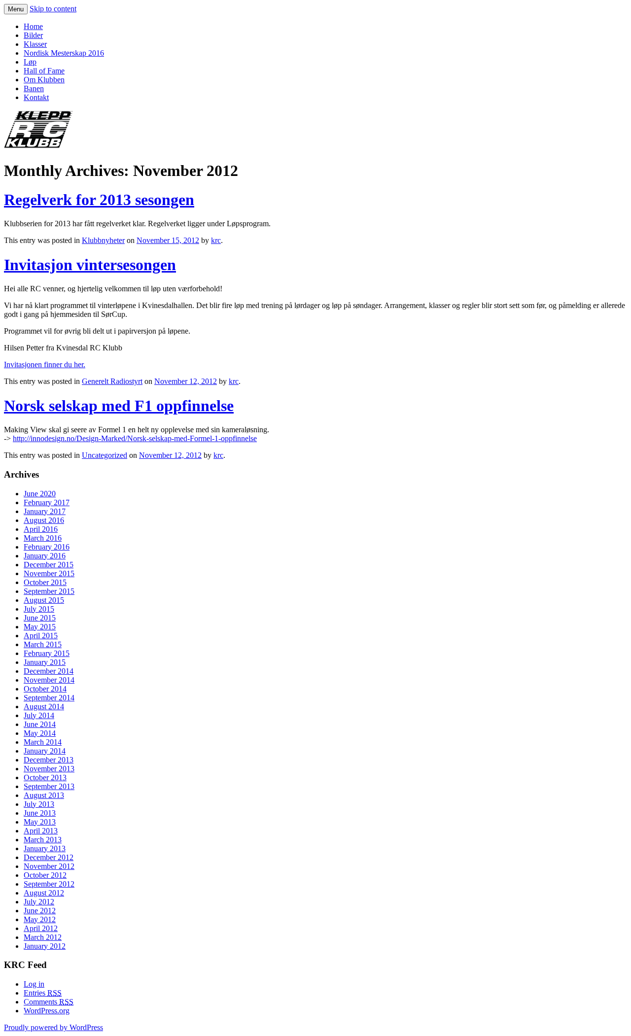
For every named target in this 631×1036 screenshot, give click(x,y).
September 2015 (49, 591)
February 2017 (47, 502)
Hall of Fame (44, 71)
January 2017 (45, 511)
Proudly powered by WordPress (53, 1027)
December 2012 (48, 857)
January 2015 (45, 662)
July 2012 (39, 902)
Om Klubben (44, 79)
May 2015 (40, 626)
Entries (43, 993)
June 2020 (40, 493)
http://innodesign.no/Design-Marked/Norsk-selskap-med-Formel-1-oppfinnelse (135, 438)
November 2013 (49, 768)
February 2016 (47, 547)
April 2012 (41, 928)
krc (216, 240)
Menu (16, 9)
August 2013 (44, 795)
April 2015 (41, 635)
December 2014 (48, 671)
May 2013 (40, 822)
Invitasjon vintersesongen (90, 265)
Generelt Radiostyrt (112, 381)
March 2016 (43, 538)
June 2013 (40, 813)
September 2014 (49, 697)
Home (33, 26)
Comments (48, 1002)
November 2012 (49, 866)
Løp (30, 62)
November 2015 (49, 573)
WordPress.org (47, 1010)
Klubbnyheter (103, 240)
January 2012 (45, 946)
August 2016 (44, 520)
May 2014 (40, 733)
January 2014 (45, 751)
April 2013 (41, 831)
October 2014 (45, 689)
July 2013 (39, 804)
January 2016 (45, 556)
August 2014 (44, 706)
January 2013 (45, 848)
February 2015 (47, 653)
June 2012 (40, 910)
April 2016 (41, 529)
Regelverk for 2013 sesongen (99, 199)
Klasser (35, 44)
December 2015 (48, 564)
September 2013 (49, 786)
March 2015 (43, 644)
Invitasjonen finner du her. (44, 364)
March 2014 (43, 742)
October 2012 (45, 875)
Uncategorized (104, 455)
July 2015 (39, 609)
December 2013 (48, 760)
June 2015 (40, 618)
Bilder (33, 35)
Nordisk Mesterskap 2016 (64, 53)
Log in (34, 984)
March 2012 (43, 937)
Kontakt (36, 97)
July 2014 (39, 715)
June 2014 (40, 724)
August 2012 (44, 893)
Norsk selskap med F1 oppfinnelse (119, 405)
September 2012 (49, 884)
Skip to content (53, 8)
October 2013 (45, 777)
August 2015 (44, 600)
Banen (34, 88)
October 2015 (45, 582)
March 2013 (43, 839)
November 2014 (49, 680)
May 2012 (40, 919)
